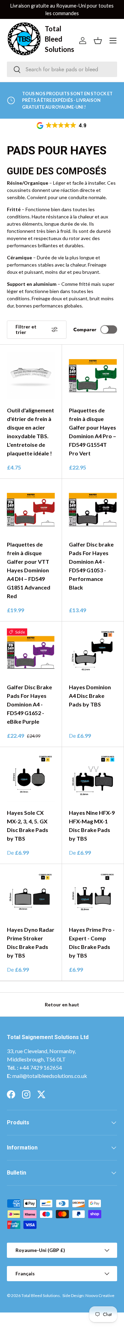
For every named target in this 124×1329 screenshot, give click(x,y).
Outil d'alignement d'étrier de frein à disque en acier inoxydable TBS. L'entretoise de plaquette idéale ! (30, 431)
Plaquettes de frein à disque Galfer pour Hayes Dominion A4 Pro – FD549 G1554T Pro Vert (92, 431)
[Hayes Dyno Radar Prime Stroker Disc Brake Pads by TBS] (31, 895)
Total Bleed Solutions (40, 1295)
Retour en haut (62, 1004)
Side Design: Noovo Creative (88, 1295)
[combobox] (62, 69)
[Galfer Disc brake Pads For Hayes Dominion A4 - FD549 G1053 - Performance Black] (93, 509)
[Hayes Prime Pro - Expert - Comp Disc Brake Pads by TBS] (93, 895)
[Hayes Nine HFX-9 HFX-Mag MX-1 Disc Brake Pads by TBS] (93, 778)
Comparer (84, 329)
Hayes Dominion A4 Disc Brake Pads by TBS (90, 695)
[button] (62, 125)
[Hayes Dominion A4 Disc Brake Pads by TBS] (93, 652)
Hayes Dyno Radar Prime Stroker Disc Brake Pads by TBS (30, 942)
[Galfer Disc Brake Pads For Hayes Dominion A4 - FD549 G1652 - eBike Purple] (31, 652)
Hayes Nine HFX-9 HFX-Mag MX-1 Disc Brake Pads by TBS (92, 825)
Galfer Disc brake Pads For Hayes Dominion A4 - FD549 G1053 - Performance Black (91, 566)
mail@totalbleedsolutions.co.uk (49, 1075)
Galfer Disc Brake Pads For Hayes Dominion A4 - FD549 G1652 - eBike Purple (29, 704)
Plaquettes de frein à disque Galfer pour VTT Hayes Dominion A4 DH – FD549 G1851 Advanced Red (28, 570)
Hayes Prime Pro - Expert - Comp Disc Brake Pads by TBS (92, 942)
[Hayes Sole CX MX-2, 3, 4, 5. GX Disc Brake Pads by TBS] (31, 778)
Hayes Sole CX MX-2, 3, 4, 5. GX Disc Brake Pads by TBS (27, 825)
